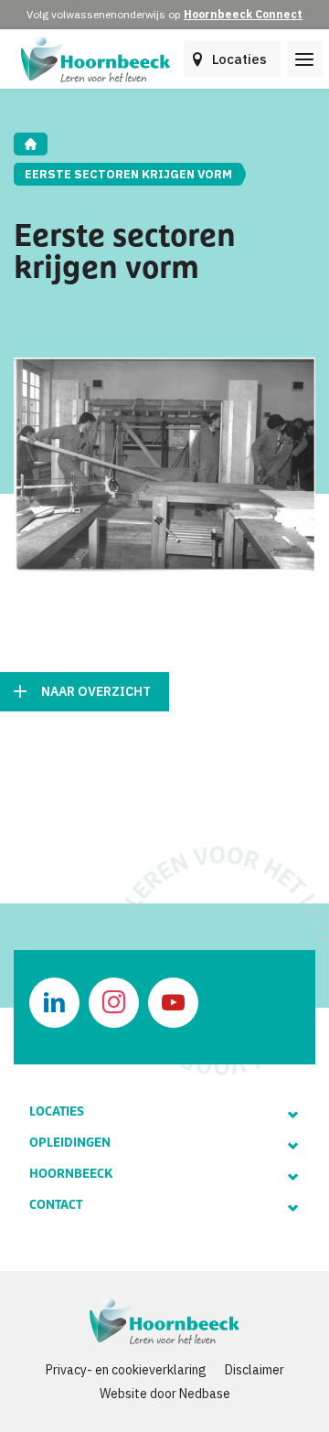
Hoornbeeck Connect (243, 14)
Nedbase (204, 1393)
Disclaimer (254, 1370)
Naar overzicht (96, 691)
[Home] (31, 144)
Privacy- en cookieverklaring (126, 1370)
